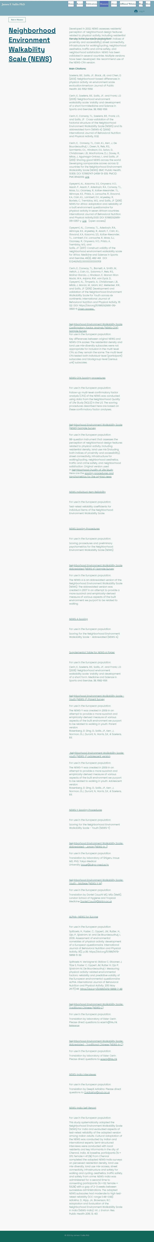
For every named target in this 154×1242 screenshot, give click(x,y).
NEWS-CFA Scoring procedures (87, 378)
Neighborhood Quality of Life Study (92, 469)
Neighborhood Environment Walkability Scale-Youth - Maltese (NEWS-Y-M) (96, 881)
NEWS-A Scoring (78, 619)
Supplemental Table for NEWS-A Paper (92, 652)
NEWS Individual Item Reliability (87, 492)
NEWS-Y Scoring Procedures (85, 810)
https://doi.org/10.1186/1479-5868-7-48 (101, 989)
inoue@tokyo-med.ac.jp (95, 864)
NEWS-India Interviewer (82, 1074)
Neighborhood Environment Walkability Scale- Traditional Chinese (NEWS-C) (96, 1006)
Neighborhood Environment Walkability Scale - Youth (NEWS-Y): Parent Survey (96, 697)
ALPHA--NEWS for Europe (83, 916)
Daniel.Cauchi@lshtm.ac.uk (96, 901)
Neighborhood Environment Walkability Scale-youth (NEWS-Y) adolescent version (96, 754)
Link (87, 177)
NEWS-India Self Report (82, 1107)
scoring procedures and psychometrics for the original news (91, 474)
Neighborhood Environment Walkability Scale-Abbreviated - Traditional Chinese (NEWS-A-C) (96, 1042)
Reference (74, 1025)
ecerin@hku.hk (108, 1022)
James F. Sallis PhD (13, 4)
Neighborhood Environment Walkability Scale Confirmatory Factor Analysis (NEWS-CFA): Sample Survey (95, 327)
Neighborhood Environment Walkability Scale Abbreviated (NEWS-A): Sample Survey (95, 567)
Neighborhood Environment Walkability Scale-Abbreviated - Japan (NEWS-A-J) (96, 845)
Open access (86, 309)
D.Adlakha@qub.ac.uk (97, 1092)
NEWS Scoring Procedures (84, 528)
